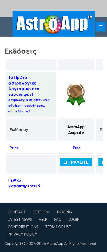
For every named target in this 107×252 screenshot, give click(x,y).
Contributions (23, 226)
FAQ (58, 219)
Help (43, 219)
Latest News (20, 219)
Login (74, 219)
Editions (41, 212)
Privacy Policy (22, 234)
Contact (17, 212)
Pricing (64, 212)
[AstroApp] (54, 24)
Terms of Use (58, 226)
